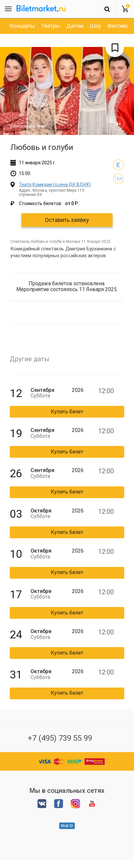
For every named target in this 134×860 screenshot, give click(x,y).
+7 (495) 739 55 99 (60, 738)
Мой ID (67, 825)
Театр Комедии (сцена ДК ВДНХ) (55, 184)
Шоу (95, 25)
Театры (50, 25)
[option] (22, 25)
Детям (74, 25)
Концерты (22, 25)
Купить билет (67, 411)
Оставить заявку (67, 219)
